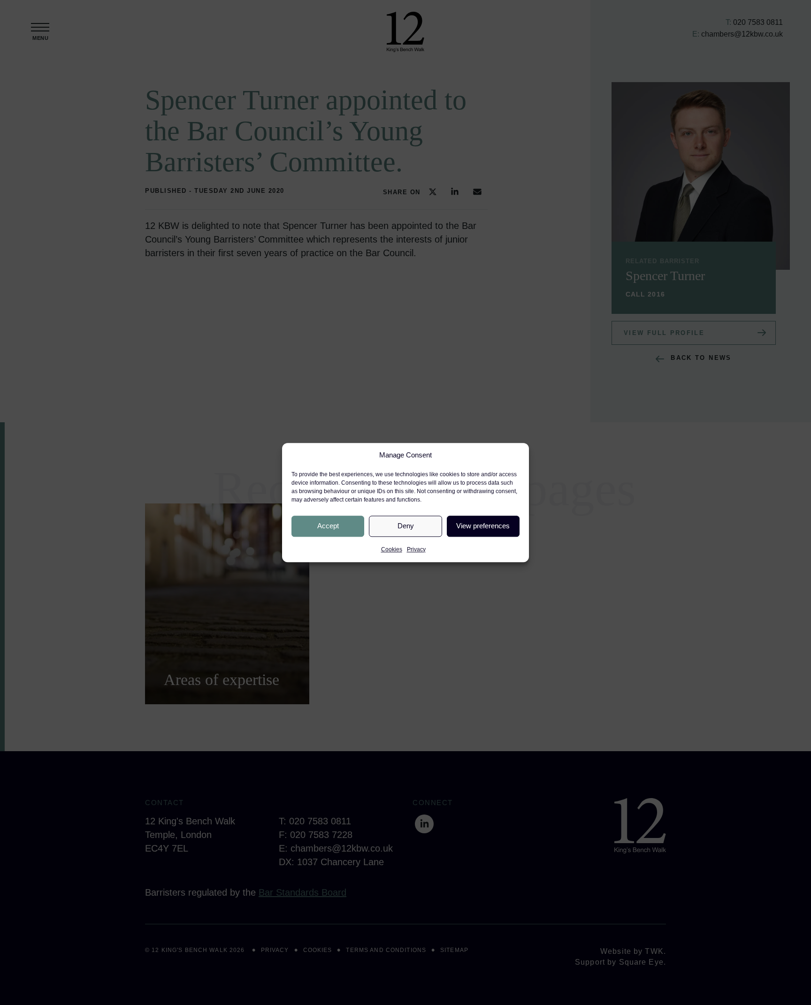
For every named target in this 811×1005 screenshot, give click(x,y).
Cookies (391, 549)
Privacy (416, 549)
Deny (406, 526)
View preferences (483, 526)
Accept (328, 526)
